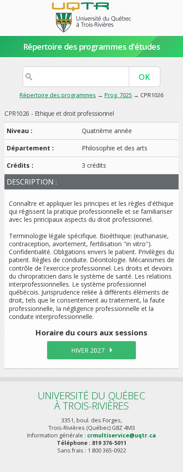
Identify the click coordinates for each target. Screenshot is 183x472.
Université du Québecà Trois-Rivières (91, 400)
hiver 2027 (87, 350)
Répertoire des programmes (58, 95)
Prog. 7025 (118, 95)
